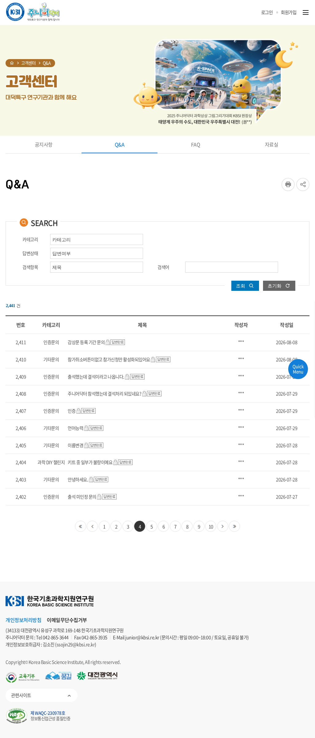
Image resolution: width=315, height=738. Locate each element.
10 (211, 526)
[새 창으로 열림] (23, 678)
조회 (240, 285)
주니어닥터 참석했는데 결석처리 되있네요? (104, 393)
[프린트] (288, 184)
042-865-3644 (56, 637)
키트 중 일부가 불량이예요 (90, 462)
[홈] (12, 63)
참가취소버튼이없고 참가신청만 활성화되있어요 (109, 359)
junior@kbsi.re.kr (142, 637)
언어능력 (75, 428)
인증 (71, 410)
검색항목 (30, 267)
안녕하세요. (78, 479)
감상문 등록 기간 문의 (86, 342)
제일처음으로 (80, 526)
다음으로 (222, 526)
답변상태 (30, 253)
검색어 (163, 267)
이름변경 (75, 445)
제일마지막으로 (234, 526)
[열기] (305, 12)
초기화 (274, 285)
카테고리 (30, 240)
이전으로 (92, 526)
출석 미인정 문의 (82, 496)
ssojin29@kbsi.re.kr (76, 644)
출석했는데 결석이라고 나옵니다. (96, 376)
